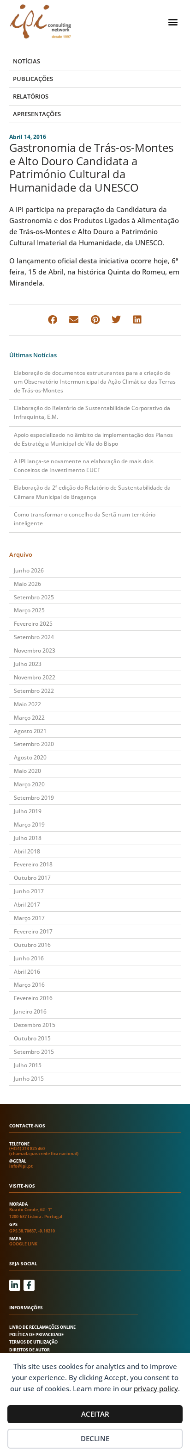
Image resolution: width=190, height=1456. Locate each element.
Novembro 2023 (34, 650)
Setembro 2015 (34, 1052)
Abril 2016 (27, 972)
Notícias (26, 61)
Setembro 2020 (34, 744)
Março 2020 (29, 784)
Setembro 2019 (34, 798)
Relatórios (30, 96)
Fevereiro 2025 (33, 624)
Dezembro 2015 (34, 1025)
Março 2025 (29, 610)
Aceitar (95, 1414)
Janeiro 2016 (30, 1011)
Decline (95, 1438)
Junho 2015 (29, 1079)
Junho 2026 (29, 570)
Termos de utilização (33, 1342)
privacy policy (156, 1388)
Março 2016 (29, 985)
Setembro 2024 (34, 637)
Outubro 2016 (32, 945)
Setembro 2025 (34, 597)
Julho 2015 (28, 1065)
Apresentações (37, 114)
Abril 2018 (27, 851)
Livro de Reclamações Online (42, 1327)
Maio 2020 (27, 771)
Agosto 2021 (30, 731)
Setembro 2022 (34, 691)
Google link (23, 1244)
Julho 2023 (28, 664)
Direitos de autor (29, 1350)
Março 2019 (29, 824)
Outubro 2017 (32, 878)
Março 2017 (29, 918)
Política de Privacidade (36, 1335)
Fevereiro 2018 (33, 864)
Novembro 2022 (34, 677)
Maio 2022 (27, 704)
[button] (173, 21)
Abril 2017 (27, 904)
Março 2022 (29, 718)
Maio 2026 (27, 584)
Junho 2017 (29, 891)
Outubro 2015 (32, 1038)
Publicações (33, 79)
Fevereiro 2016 (33, 998)
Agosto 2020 (30, 757)
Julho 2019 (28, 811)
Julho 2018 (28, 838)
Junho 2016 (29, 958)
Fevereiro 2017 (33, 931)
